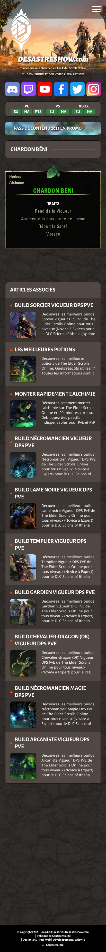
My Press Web (42, 939)
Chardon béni (53, 190)
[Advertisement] (53, 265)
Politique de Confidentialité (54, 935)
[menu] (96, 9)
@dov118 (80, 939)
